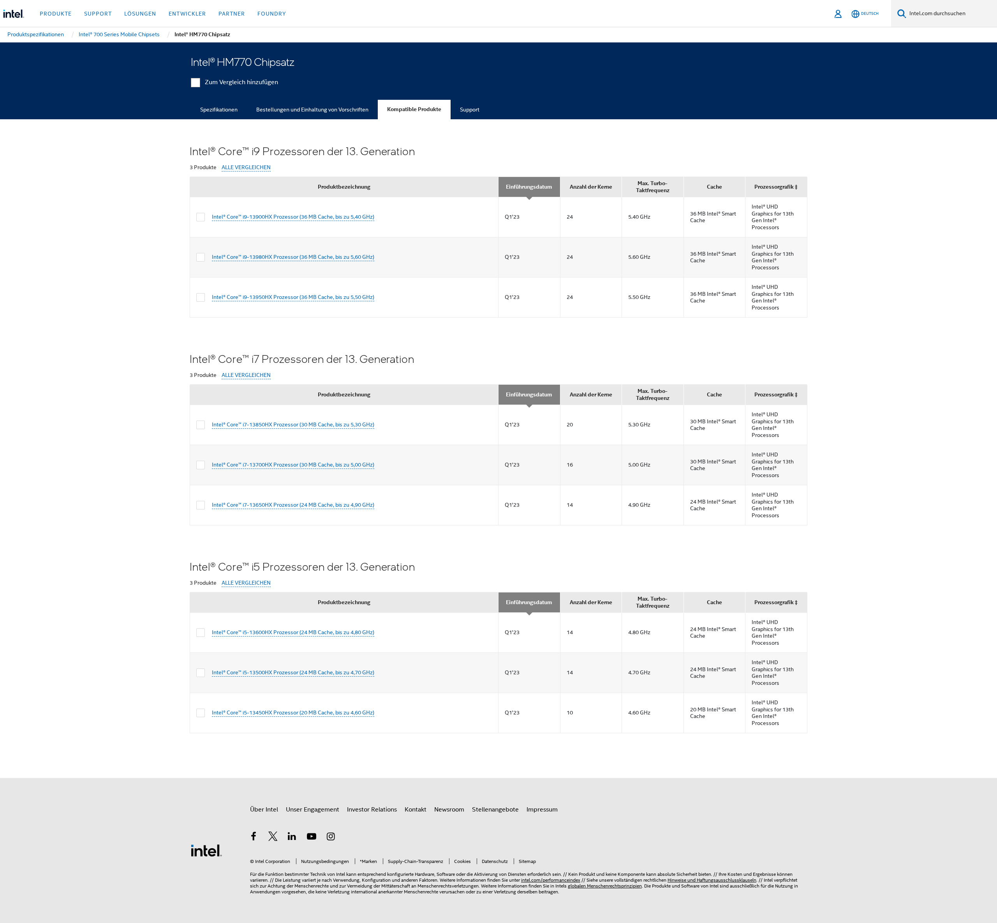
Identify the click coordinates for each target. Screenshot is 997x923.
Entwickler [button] (187, 13)
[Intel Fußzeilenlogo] (206, 850)
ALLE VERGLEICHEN (246, 167)
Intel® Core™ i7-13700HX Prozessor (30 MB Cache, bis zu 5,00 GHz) (293, 464)
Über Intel (264, 809)
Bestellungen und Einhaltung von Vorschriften (312, 109)
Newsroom (449, 809)
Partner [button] (231, 13)
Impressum (542, 809)
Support (469, 109)
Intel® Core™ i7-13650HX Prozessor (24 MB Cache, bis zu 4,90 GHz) (293, 504)
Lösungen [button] (140, 13)
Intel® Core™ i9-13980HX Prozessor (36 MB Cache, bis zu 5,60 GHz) (293, 256)
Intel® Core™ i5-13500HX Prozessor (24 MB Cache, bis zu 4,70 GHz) (293, 672)
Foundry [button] (271, 13)
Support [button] (98, 13)
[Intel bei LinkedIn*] (292, 838)
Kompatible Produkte (414, 109)
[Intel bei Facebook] (253, 838)
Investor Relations (372, 809)
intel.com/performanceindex (550, 880)
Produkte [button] (56, 13)
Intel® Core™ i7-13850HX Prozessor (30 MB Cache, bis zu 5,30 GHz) (293, 424)
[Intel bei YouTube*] (311, 838)
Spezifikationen (219, 109)
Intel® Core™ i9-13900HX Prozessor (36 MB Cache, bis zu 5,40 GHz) (293, 216)
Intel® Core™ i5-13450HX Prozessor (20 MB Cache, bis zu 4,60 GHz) (293, 712)
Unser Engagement (312, 809)
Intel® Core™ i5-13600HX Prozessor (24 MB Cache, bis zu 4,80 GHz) (293, 632)
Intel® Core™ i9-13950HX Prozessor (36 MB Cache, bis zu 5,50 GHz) (293, 297)
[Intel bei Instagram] (330, 838)
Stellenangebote (495, 809)
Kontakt (415, 809)
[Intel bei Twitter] (273, 838)
